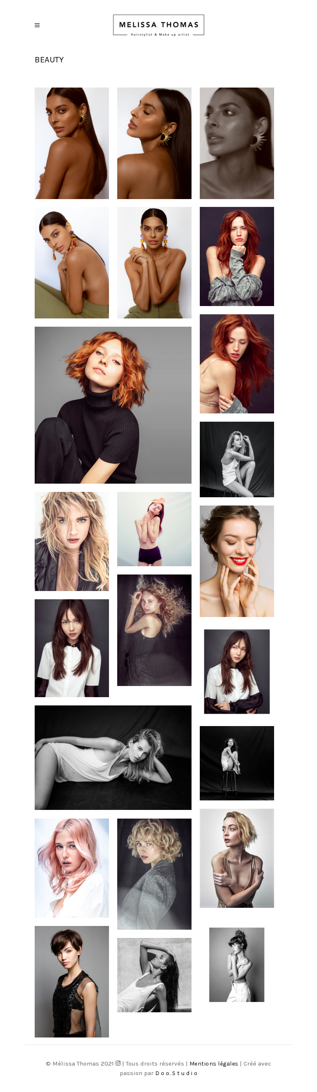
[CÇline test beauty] (237, 561)
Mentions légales (214, 1063)
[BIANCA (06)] (154, 143)
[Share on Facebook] (233, 59)
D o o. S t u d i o (176, 1073)
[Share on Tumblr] (258, 59)
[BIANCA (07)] (237, 143)
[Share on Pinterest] (271, 59)
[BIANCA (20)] (72, 263)
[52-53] (237, 965)
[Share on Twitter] (245, 59)
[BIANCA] (72, 143)
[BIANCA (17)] (154, 263)
